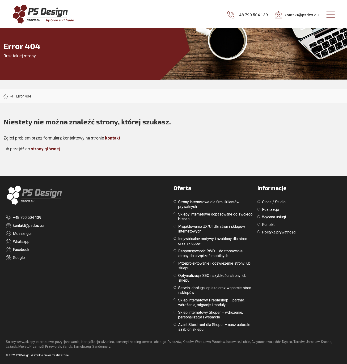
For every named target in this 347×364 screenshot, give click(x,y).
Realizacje (270, 209)
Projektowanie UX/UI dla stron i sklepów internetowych (211, 228)
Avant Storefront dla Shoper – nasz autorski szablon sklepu (214, 327)
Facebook (21, 249)
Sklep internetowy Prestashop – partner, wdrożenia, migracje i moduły (211, 302)
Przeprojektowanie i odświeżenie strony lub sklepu (214, 265)
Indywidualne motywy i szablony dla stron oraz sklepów (212, 241)
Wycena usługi (274, 217)
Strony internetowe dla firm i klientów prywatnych (208, 204)
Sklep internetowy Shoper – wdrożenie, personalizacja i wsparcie (210, 314)
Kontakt (268, 224)
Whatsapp (21, 241)
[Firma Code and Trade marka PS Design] (34, 195)
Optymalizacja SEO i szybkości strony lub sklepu (212, 278)
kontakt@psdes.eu (28, 225)
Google (19, 257)
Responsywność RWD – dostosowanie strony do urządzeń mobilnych (210, 253)
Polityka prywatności (279, 232)
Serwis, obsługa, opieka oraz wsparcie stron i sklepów (214, 290)
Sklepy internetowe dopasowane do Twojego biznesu (215, 216)
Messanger (22, 233)
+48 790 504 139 (27, 217)
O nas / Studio (274, 202)
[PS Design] (6, 96)
